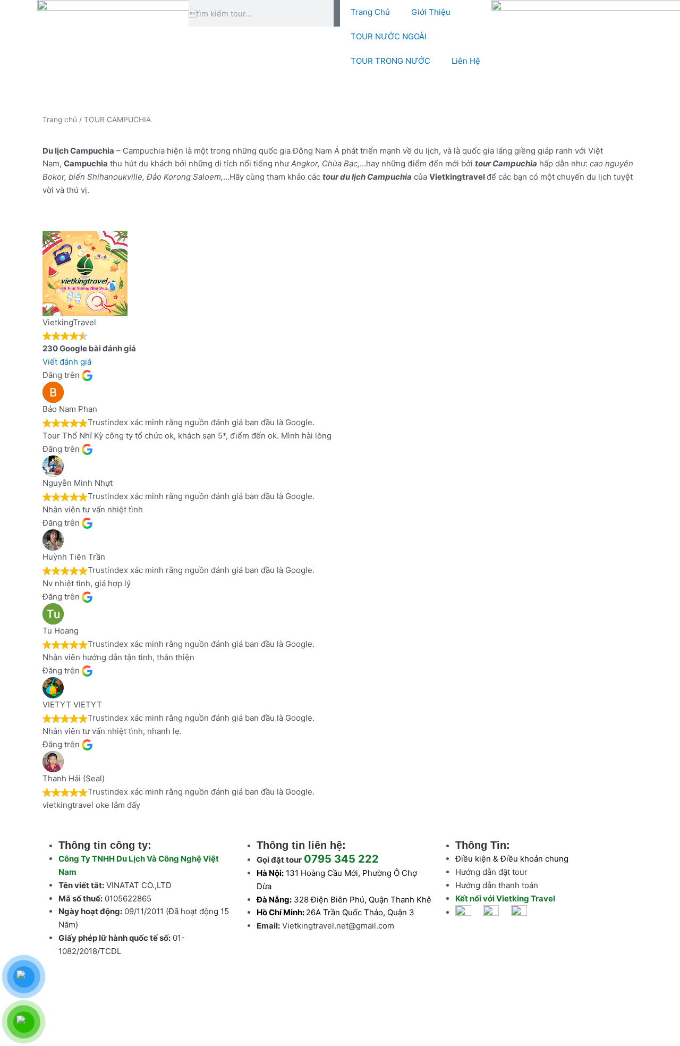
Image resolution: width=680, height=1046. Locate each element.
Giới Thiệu (430, 12)
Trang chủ (59, 119)
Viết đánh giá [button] (66, 362)
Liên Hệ (466, 61)
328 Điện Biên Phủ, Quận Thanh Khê (362, 900)
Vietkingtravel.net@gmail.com (338, 926)
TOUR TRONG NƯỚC (390, 61)
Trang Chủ (370, 12)
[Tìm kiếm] (337, 13)
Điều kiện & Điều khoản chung (511, 859)
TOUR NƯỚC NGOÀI (389, 36)
